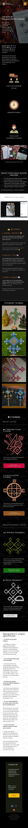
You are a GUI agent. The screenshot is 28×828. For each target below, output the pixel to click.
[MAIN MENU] (25, 3)
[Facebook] (12, 806)
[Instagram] (16, 806)
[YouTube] (14, 810)
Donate (14, 795)
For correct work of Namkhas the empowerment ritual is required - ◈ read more (13, 773)
